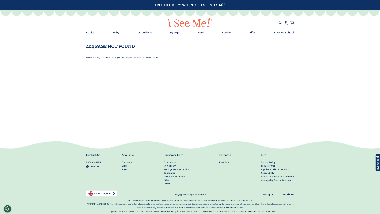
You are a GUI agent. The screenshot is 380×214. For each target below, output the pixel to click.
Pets (201, 32)
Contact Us (93, 155)
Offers (166, 183)
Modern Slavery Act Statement (277, 176)
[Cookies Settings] (7, 209)
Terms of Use (268, 165)
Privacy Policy (268, 162)
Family (226, 32)
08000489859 (93, 162)
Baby (116, 32)
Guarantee (169, 172)
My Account (169, 165)
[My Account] (286, 23)
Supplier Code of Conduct (275, 169)
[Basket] (292, 23)
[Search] (280, 23)
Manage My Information (176, 169)
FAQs (166, 180)
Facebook (288, 194)
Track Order (170, 162)
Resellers (224, 162)
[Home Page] (190, 22)
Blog (124, 165)
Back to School (284, 32)
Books (90, 32)
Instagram (268, 194)
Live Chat (95, 166)
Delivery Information (174, 176)
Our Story (127, 162)
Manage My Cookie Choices (276, 180)
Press (125, 169)
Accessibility (267, 172)
